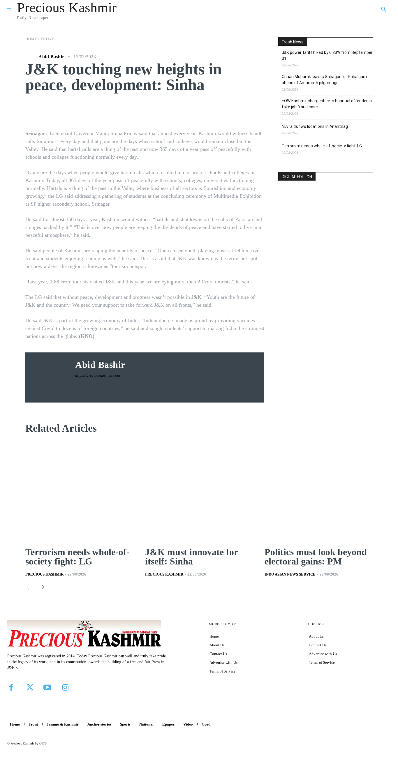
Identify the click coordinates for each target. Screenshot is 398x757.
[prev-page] (29, 587)
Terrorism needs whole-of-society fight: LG (322, 146)
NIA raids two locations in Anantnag (315, 126)
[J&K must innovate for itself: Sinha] (199, 491)
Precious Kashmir (44, 574)
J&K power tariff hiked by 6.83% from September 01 (327, 55)
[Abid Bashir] (31, 56)
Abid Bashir (51, 56)
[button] (384, 10)
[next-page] (40, 587)
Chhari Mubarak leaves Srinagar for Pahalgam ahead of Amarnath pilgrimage (324, 79)
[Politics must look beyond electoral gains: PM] (319, 491)
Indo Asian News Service (290, 574)
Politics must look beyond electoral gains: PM (316, 557)
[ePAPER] (325, 222)
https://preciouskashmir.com (97, 375)
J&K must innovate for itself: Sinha (191, 557)
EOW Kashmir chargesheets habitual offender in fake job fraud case (327, 103)
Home (31, 39)
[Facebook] (11, 687)
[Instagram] (65, 687)
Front (47, 39)
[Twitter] (29, 687)
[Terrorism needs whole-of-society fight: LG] (79, 491)
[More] (242, 110)
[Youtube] (47, 687)
